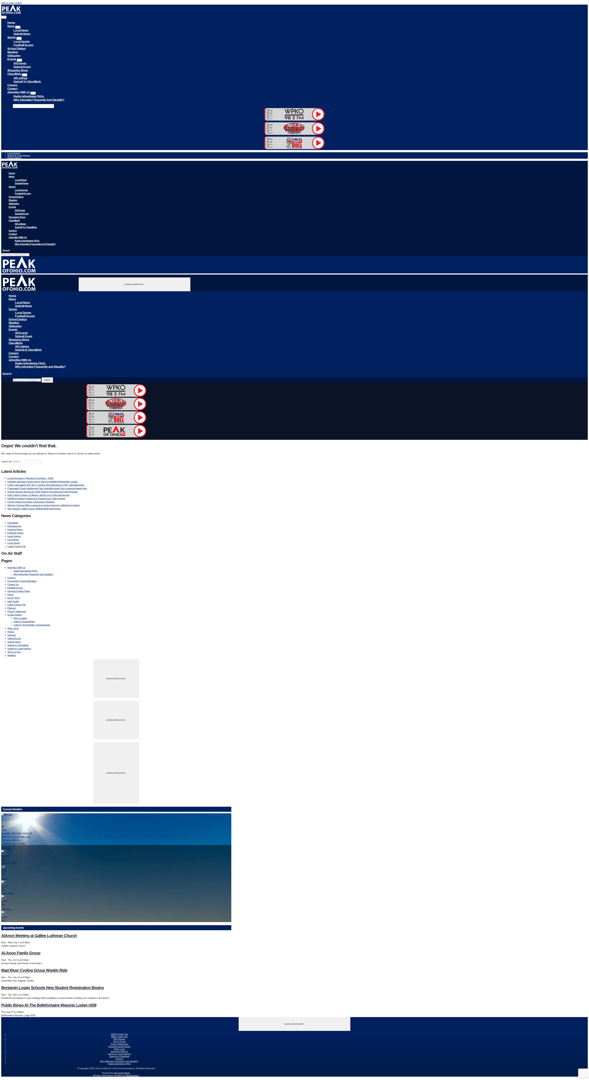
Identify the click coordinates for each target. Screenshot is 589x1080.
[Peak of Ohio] (11, 13)
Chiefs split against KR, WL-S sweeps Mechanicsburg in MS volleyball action (45, 485)
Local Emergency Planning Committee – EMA (30, 478)
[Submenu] (17, 27)
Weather (12, 52)
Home (11, 22)
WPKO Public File (119, 1034)
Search (47, 380)
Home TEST (13, 598)
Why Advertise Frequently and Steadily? (38, 99)
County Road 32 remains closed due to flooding (31, 502)
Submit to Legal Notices (18, 155)
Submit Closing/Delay (24, 621)
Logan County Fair (16, 546)
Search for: (6, 106)
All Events (19, 63)
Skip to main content (11, 3)
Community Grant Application (22, 581)
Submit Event (22, 66)
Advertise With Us (19, 92)
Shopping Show (17, 70)
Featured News (15, 529)
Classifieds (14, 73)
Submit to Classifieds (27, 81)
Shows (10, 631)
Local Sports (21, 41)
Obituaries (13, 55)
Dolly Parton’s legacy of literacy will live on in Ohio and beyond (38, 495)
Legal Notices (14, 153)
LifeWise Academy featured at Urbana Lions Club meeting (36, 498)
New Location (20, 618)
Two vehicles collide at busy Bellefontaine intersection (34, 508)
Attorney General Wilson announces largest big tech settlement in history (43, 505)
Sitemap (11, 635)
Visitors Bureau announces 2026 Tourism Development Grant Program (42, 491)
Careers (12, 85)
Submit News (21, 33)
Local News (20, 30)
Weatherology (132, 1075)
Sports (11, 37)
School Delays (16, 48)
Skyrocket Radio (122, 1073)
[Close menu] (3, 17)
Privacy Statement (16, 611)
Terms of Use (14, 652)
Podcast (11, 608)
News (11, 26)
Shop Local (13, 628)
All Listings (20, 78)
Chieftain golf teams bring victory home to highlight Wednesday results (42, 481)
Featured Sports (15, 533)
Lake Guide (13, 601)
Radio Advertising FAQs (28, 96)
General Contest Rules (18, 591)
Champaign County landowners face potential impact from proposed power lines (47, 488)
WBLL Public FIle (119, 1036)
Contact (12, 88)
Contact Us (13, 584)
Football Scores (23, 45)
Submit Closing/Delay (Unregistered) (31, 625)
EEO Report (119, 1039)
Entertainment (14, 526)
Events (12, 59)
